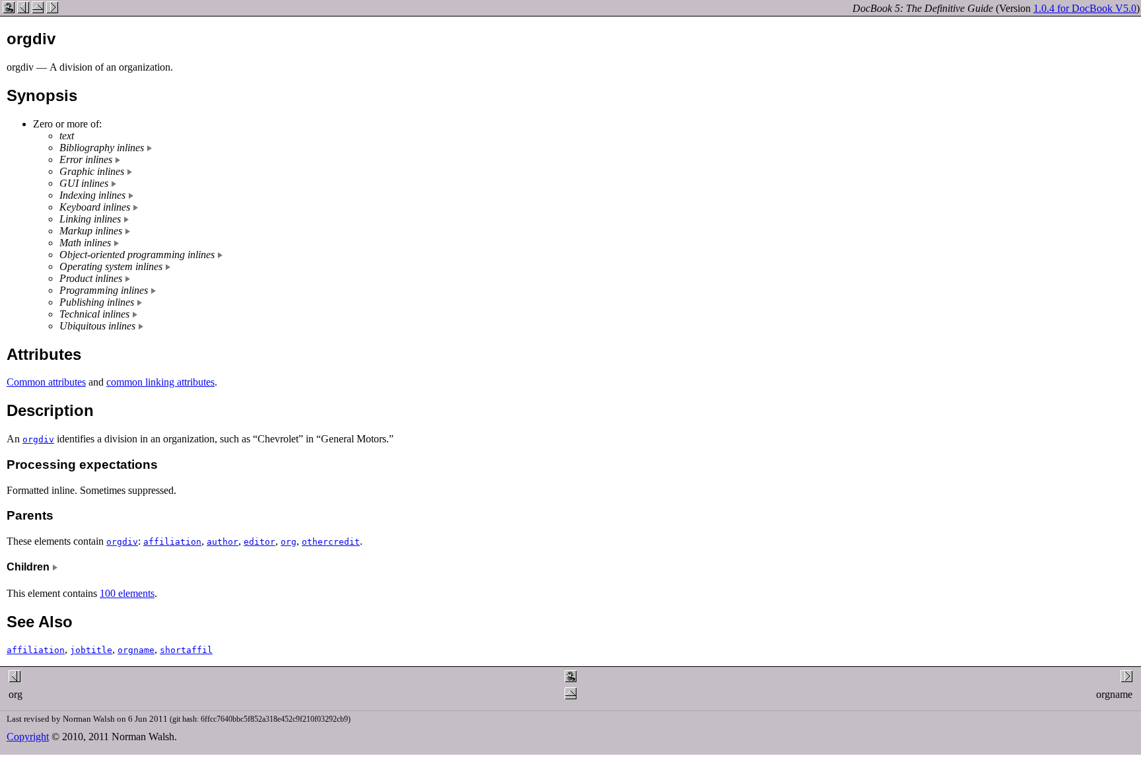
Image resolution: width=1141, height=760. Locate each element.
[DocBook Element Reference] (38, 9)
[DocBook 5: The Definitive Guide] (9, 9)
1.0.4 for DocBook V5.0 (1084, 8)
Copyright (28, 736)
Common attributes (46, 382)
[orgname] (52, 9)
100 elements (127, 593)
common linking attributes (160, 382)
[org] (23, 9)
